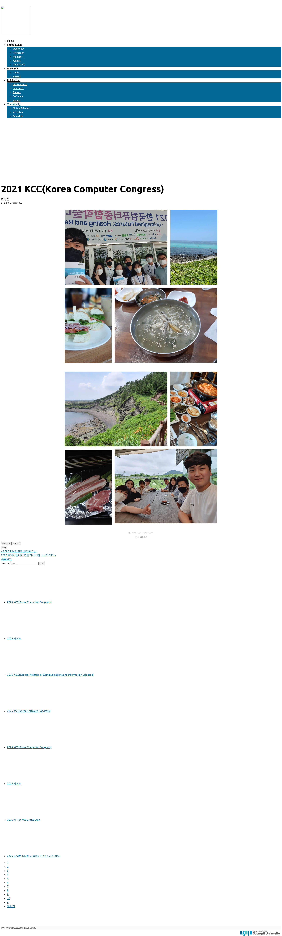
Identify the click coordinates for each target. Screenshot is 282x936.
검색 (41, 563)
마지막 (11, 906)
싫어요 (16, 543)
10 (8, 898)
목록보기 (6, 559)
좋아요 (6, 543)
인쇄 (4, 547)
